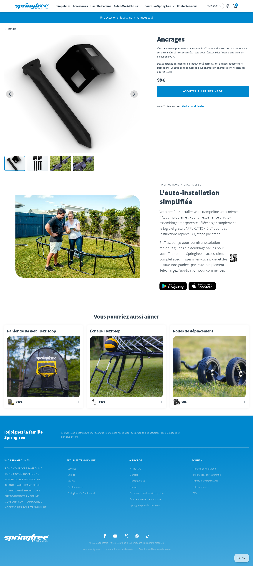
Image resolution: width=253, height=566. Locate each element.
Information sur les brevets (119, 549)
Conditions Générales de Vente (155, 549)
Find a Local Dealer (193, 106)
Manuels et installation (204, 468)
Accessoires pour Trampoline (26, 507)
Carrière (134, 474)
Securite (72, 468)
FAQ (195, 493)
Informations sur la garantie (207, 474)
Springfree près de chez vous (145, 505)
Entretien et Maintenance (205, 481)
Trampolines (62, 6)
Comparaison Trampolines (23, 502)
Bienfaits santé (75, 487)
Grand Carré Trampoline (22, 491)
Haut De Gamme (100, 6)
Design (71, 481)
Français (212, 6)
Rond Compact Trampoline (23, 468)
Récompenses (137, 481)
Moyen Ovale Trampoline (22, 479)
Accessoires (80, 6)
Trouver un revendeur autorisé (145, 499)
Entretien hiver (200, 487)
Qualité (71, 474)
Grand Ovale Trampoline (22, 485)
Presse (133, 487)
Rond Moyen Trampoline (22, 474)
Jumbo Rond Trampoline (22, 496)
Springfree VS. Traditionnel (81, 493)
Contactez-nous (187, 6)
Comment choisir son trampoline (147, 493)
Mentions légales (91, 549)
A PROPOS (135, 468)
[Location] (228, 6)
